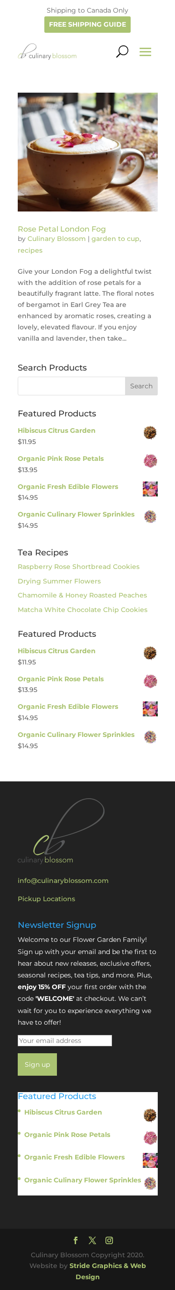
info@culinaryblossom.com (63, 880)
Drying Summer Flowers (59, 581)
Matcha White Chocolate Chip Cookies (82, 609)
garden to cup (115, 238)
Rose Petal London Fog (62, 229)
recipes (30, 250)
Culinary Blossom (57, 238)
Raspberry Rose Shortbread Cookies (79, 566)
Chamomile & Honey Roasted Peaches (82, 595)
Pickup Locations (46, 899)
